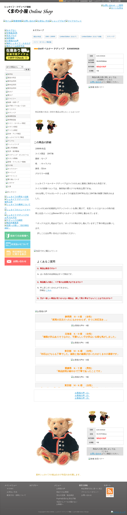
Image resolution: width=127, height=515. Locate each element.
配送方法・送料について (16, 495)
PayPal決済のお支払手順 (66, 499)
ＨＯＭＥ (10, 489)
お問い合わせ (95, 82)
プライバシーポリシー (90, 492)
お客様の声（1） (82, 393)
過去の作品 (37, 36)
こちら (48, 290)
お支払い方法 (12, 492)
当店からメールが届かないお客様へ (66, 503)
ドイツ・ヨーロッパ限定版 (42, 42)
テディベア (110, 36)
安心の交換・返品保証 (65, 495)
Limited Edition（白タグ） (68, 36)
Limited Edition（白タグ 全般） (92, 36)
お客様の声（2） (82, 395)
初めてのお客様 (62, 492)
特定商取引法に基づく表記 (91, 489)
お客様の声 (60, 489)
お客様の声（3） (82, 398)
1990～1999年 (50, 36)
